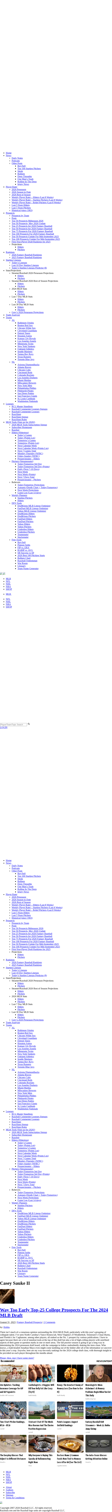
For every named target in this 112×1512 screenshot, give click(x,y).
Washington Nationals (28, 401)
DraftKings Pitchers (27, 516)
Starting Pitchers (25, 498)
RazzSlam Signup (20, 417)
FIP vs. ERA (23, 547)
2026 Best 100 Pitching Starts (31, 555)
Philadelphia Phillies (27, 388)
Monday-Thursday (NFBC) (30, 453)
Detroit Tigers (24, 333)
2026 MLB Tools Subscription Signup (29, 424)
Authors (9, 1490)
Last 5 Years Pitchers (21, 208)
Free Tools (16, 540)
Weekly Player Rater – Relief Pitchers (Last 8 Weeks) (36, 202)
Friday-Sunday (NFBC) (29, 456)
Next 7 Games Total (27, 451)
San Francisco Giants (27, 396)
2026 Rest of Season (21, 194)
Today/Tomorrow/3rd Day (30, 464)
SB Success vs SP (26, 553)
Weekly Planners (19, 495)
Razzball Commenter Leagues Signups (29, 409)
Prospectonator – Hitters (29, 458)
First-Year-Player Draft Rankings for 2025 (31, 242)
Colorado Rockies (26, 375)
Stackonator (23, 537)
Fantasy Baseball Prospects (29, 1322)
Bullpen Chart (24, 558)
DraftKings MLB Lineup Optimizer (34, 506)
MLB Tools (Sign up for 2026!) (20, 422)
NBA (8, 586)
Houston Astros (25, 336)
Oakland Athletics (26, 349)
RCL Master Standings (22, 406)
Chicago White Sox (27, 328)
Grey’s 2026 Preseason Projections (28, 312)
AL (13, 320)
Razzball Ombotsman (27, 560)
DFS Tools (17, 503)
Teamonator (23, 534)
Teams (9, 317)
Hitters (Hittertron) (20, 432)
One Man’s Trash (25, 179)
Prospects (10, 213)
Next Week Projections (28, 490)
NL (13, 362)
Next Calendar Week (27, 445)
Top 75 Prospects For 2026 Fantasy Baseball (32, 231)
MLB (8, 578)
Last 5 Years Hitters (21, 205)
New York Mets (25, 385)
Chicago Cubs (24, 370)
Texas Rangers (24, 357)
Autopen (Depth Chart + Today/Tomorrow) (38, 487)
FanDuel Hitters (25, 519)
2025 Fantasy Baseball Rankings (27, 257)
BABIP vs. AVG (25, 550)
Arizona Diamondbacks (28, 364)
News (8, 155)
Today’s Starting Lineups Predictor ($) (29, 268)
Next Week (23, 472)
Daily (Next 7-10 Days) (28, 469)
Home (9, 153)
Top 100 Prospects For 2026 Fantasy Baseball (33, 234)
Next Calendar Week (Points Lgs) (33, 448)
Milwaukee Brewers (27, 383)
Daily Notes (17, 158)
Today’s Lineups (19, 262)
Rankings (10, 252)
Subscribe (10, 1492)
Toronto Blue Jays (26, 359)
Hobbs (7, 1327)
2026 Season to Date (21, 192)
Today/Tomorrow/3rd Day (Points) (34, 466)
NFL (8, 581)
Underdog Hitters (26, 529)
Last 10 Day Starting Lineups (25, 265)
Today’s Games (25, 435)
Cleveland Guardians (27, 330)
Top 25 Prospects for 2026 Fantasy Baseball (32, 226)
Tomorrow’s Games (27, 440)
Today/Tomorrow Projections (31, 485)
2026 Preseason (19, 189)
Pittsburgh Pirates (26, 391)
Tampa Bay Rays (25, 354)
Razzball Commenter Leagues (25, 411)
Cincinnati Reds (25, 372)
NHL (8, 584)
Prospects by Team (20, 215)
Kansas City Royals (27, 338)
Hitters (21, 247)
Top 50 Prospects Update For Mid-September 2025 (35, 236)
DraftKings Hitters (26, 513)
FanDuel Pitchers (25, 521)
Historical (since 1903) (22, 210)
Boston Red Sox (25, 325)
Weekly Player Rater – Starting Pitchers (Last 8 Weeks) (37, 200)
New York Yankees (26, 346)
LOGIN (3, 727)
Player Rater (11, 187)
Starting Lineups (13, 260)
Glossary (22, 566)
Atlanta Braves (24, 367)
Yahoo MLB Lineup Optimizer (32, 511)
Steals (20, 171)
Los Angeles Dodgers (27, 377)
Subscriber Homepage (22, 427)
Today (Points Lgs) (26, 438)
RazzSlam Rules (19, 419)
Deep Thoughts (25, 176)
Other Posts (17, 163)
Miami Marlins (24, 380)
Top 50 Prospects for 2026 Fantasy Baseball (32, 228)
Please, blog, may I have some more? (17, 1358)
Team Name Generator (28, 568)
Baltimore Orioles (26, 323)
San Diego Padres (26, 393)
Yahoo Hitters (24, 524)
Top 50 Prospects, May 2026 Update (29, 223)
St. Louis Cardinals (26, 398)
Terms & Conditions (15, 1497)
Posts (14, 218)
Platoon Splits (24, 545)
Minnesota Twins (25, 343)
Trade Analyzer (13, 315)
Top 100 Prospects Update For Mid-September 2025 (36, 239)
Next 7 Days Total (26, 477)
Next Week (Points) (27, 474)
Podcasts (16, 160)
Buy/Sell (22, 166)
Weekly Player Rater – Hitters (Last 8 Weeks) (33, 197)
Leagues (10, 404)
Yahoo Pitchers (24, 526)
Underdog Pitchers (26, 532)
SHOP (9, 589)
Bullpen (21, 174)
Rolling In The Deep (27, 181)
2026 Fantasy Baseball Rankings (27, 255)
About (9, 1487)
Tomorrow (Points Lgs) (28, 443)
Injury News (23, 184)
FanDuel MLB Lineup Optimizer (33, 508)
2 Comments (49, 1322)
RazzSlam (16, 414)
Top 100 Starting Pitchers (29, 168)
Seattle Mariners (25, 351)
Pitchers (21, 249)
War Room (23, 563)
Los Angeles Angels (27, 341)
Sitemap (9, 1495)
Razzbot (15, 430)
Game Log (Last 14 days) (29, 492)
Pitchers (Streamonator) (22, 461)
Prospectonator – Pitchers (29, 479)
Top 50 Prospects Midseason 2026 (27, 221)
